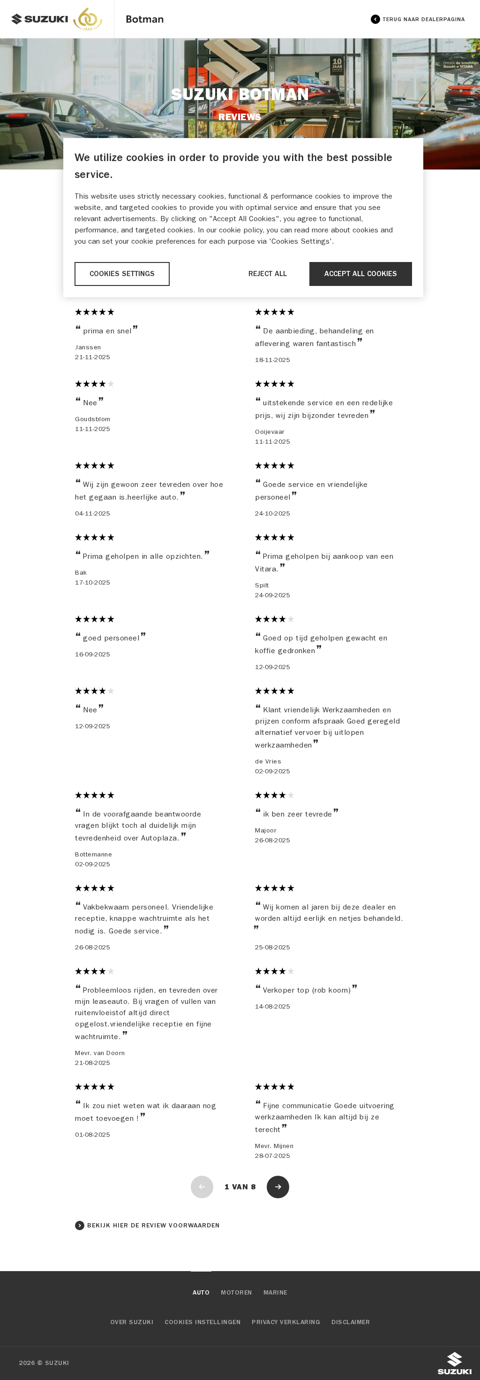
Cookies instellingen (202, 1322)
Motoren (236, 1292)
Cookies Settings (122, 274)
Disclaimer (350, 1322)
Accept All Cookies (360, 274)
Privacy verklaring (286, 1322)
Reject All (267, 274)
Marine (275, 1292)
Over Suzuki (132, 1322)
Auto (201, 1292)
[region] (243, 217)
